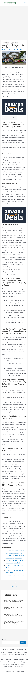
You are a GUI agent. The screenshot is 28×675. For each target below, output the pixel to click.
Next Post (14, 586)
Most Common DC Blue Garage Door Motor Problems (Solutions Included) (14, 622)
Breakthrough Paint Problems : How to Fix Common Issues (14, 600)
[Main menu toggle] (25, 3)
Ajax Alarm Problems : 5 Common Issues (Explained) (13, 614)
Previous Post (14, 583)
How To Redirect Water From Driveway (13, 607)
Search (4, 639)
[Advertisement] (14, 20)
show (15, 117)
